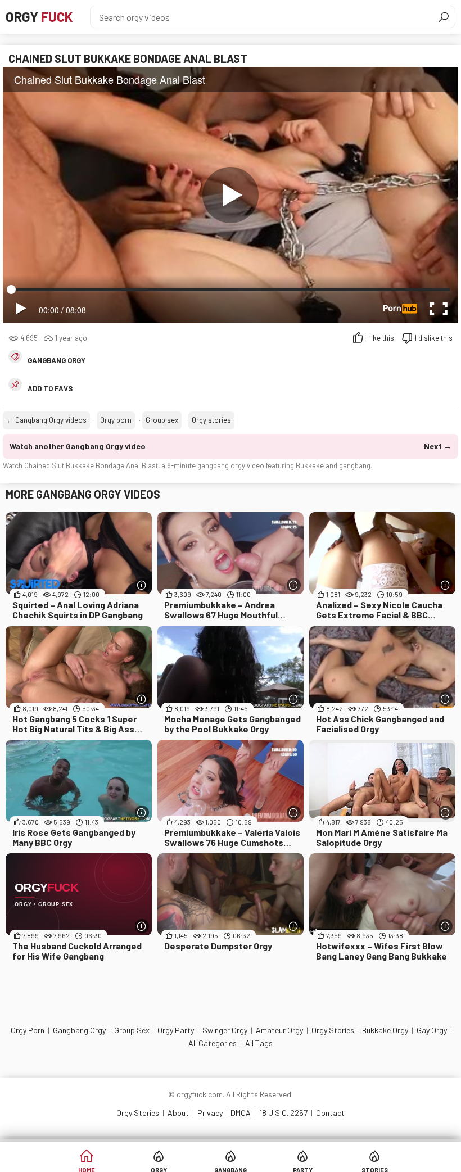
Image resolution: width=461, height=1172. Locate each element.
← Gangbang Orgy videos (46, 419)
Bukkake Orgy (385, 1030)
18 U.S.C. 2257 (283, 1112)
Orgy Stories (332, 1030)
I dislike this (434, 337)
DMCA (241, 1112)
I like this (380, 337)
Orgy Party (175, 1030)
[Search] (443, 16)
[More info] (142, 585)
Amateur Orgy (279, 1030)
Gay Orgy (432, 1030)
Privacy (210, 1112)
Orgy (39, 16)
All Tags (259, 1043)
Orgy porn (116, 419)
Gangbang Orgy (56, 360)
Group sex (162, 419)
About (178, 1112)
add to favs (50, 388)
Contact (330, 1112)
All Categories (212, 1043)
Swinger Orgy (224, 1030)
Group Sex (132, 1030)
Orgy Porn (27, 1030)
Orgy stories (211, 419)
